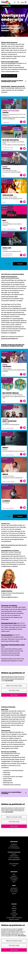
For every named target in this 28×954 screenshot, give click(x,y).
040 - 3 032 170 (14, 891)
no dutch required (6, 255)
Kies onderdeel (6, 6)
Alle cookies (14, 695)
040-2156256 (14, 879)
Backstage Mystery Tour (9, 623)
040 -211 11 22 (11, 857)
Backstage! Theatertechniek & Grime (13, 645)
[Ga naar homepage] (5, 2)
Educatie (14, 912)
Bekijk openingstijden (14, 863)
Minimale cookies (14, 690)
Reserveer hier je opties (9, 76)
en (14, 2)
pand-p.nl (14, 893)
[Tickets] (24, 122)
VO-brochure (11, 63)
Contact (14, 865)
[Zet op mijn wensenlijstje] (21, 122)
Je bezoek (14, 910)
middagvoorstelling (11, 229)
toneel (11, 147)
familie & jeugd (5, 147)
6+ (11, 255)
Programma (14, 908)
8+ (12, 149)
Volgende (20, 263)
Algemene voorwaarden (14, 919)
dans (3, 175)
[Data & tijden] (24, 202)
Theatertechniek (6, 635)
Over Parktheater (14, 913)
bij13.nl (14, 881)
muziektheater (5, 122)
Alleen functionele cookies (14, 685)
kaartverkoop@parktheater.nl (14, 859)
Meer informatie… (9, 680)
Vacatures (14, 915)
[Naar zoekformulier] (18, 2)
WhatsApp (17, 857)
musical (4, 229)
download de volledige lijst (9, 338)
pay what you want (6, 149)
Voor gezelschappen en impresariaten (14, 917)
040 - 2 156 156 (11, 847)
